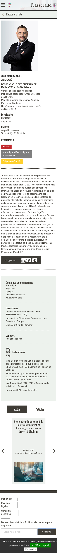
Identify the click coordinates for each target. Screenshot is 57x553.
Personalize (30, 549)
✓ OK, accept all (41, 545)
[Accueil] (44, 5)
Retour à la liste (14, 14)
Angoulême (6, 122)
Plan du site (6, 499)
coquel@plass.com (10, 130)
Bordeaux (5, 118)
